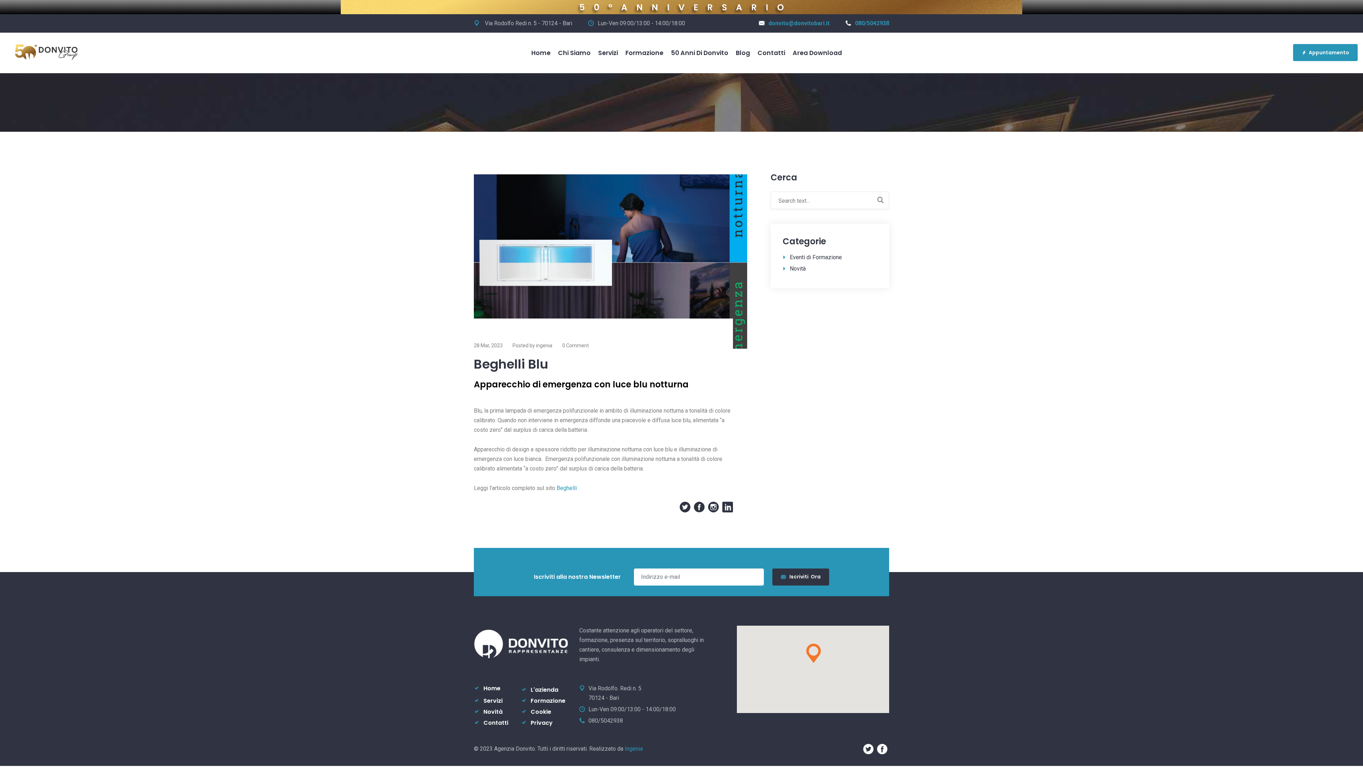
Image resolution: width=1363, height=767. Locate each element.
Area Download (817, 53)
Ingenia (634, 748)
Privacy (542, 723)
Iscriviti (805, 576)
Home (541, 53)
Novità (798, 268)
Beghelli (567, 488)
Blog (743, 53)
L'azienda (544, 690)
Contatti (771, 53)
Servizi (608, 53)
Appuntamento (1329, 52)
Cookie (541, 712)
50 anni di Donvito (699, 53)
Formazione (644, 53)
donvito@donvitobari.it (799, 23)
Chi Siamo (574, 53)
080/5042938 (872, 23)
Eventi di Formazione (816, 257)
